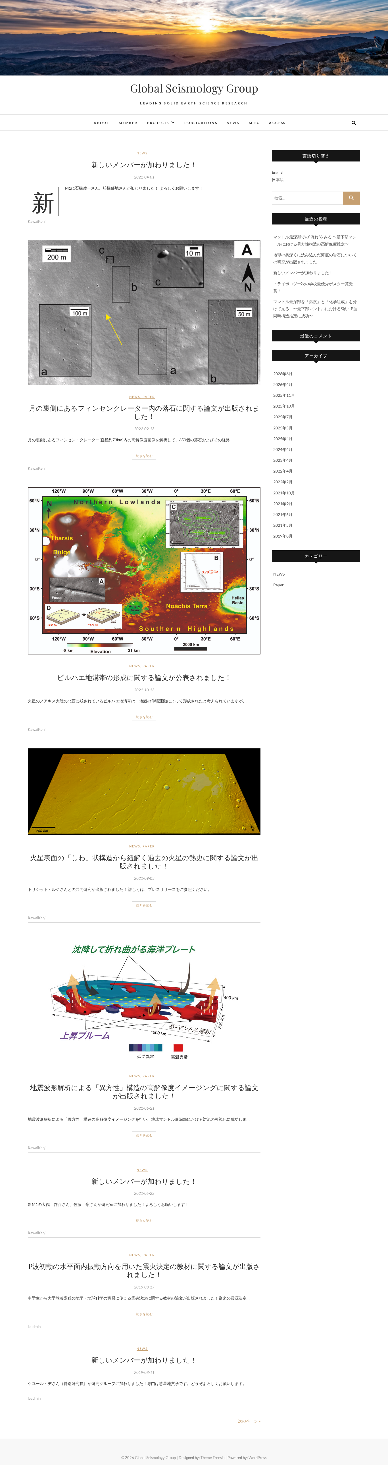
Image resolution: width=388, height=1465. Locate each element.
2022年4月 (283, 471)
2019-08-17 (144, 1287)
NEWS (233, 123)
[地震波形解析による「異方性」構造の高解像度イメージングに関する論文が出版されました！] (144, 1001)
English (278, 172)
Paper (149, 396)
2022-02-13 (144, 429)
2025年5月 (283, 427)
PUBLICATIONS (200, 123)
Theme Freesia (213, 1457)
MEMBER (128, 123)
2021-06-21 (144, 1108)
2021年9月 (283, 503)
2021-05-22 (144, 1193)
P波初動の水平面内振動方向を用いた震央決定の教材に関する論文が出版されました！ (144, 1270)
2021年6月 (283, 514)
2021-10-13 (144, 690)
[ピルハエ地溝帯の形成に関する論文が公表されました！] (144, 570)
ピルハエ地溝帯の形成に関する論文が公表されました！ (144, 677)
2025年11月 (284, 395)
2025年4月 (283, 438)
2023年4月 (283, 460)
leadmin (34, 1326)
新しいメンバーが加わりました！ (144, 164)
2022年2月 (283, 481)
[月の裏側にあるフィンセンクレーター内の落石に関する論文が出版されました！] (144, 312)
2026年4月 (283, 384)
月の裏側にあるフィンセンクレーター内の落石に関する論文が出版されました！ (144, 412)
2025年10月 (284, 406)
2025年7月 (283, 416)
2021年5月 (283, 525)
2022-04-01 (144, 177)
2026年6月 (283, 373)
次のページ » (249, 1420)
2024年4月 (283, 449)
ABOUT (101, 123)
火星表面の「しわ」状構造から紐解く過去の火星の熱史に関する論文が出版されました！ (144, 861)
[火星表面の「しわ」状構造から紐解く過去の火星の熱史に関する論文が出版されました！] (144, 791)
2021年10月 (284, 492)
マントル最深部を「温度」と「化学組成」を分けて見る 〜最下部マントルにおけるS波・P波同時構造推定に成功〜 (315, 308)
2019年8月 (283, 536)
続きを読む (144, 455)
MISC (254, 123)
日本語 (278, 179)
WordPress (258, 1457)
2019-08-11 (144, 1372)
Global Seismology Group (194, 88)
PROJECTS (158, 123)
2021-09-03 (144, 878)
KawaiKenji (37, 221)
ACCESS (277, 123)
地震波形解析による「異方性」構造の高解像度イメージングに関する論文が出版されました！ (144, 1091)
